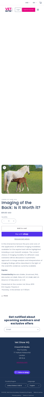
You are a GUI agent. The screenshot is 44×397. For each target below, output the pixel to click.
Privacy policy (16, 395)
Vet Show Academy (13, 392)
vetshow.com (22, 362)
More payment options (22, 239)
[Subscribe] (37, 329)
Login (18, 9)
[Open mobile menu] (38, 10)
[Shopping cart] (40, 2)
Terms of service (28, 395)
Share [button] (6, 296)
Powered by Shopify (26, 392)
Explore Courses (29, 9)
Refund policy (38, 392)
